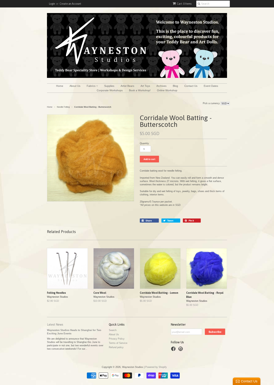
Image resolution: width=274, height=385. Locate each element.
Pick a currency (212, 103)
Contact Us (190, 85)
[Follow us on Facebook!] (174, 350)
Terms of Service (118, 343)
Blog (175, 85)
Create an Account (70, 3)
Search (112, 330)
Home (59, 85)
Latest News (55, 324)
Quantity (144, 143)
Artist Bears (127, 85)
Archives (161, 85)
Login (52, 3)
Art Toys (145, 85)
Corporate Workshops (110, 90)
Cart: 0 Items (184, 3)
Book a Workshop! (140, 90)
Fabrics (91, 85)
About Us (75, 85)
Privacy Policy (117, 338)
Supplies (109, 85)
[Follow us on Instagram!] (181, 350)
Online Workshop (167, 90)
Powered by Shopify (156, 367)
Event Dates (211, 85)
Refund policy (116, 347)
